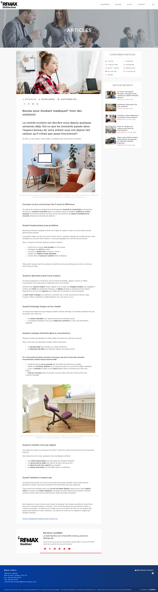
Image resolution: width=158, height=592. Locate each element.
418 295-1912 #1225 (14, 577)
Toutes (110, 61)
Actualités (112, 71)
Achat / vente (113, 68)
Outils (129, 4)
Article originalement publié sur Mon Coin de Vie (40, 519)
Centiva (152, 589)
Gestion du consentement (123, 589)
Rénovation (130, 68)
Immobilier (129, 64)
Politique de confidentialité (86, 589)
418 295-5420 (13, 579)
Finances (129, 61)
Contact (141, 4)
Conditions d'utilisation (105, 589)
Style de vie (30, 99)
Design (110, 75)
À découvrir (112, 64)
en (153, 4)
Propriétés (105, 4)
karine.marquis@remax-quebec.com (23, 582)
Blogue (118, 4)
